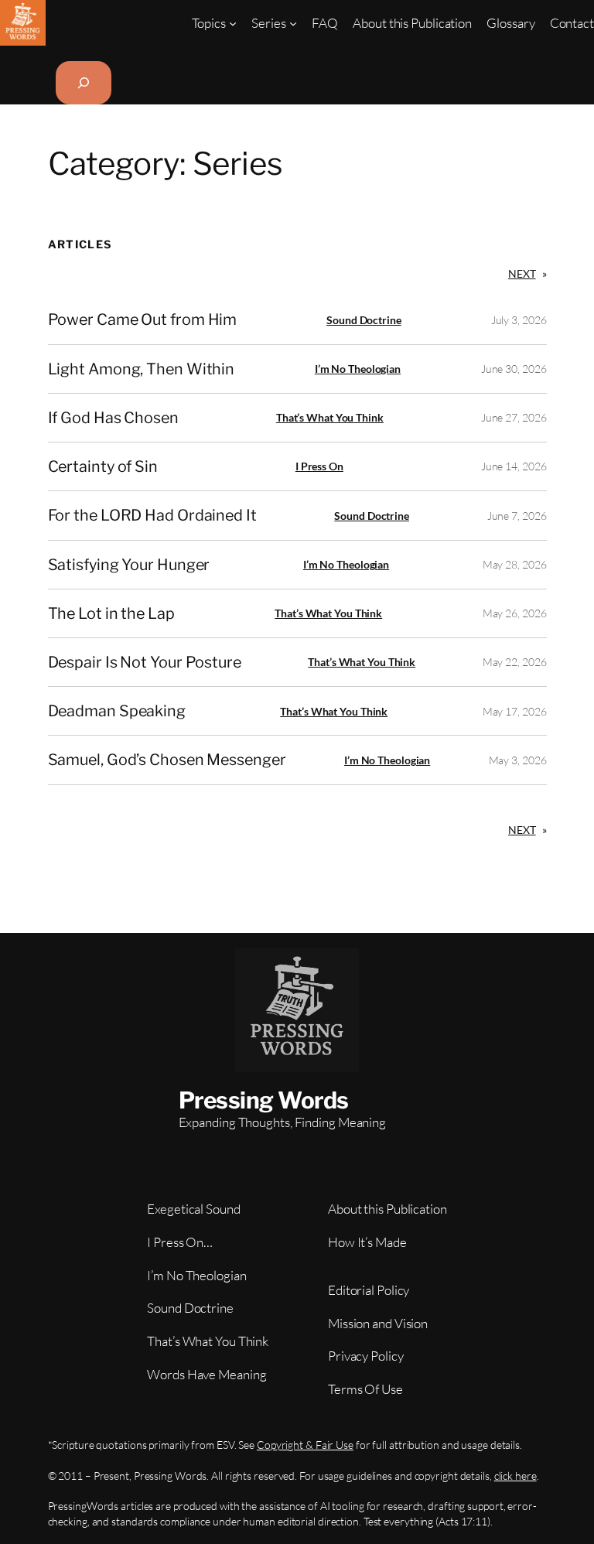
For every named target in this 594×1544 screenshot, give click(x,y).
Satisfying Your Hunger (129, 564)
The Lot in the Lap (111, 613)
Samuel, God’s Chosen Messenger (167, 759)
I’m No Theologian (358, 368)
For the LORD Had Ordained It (152, 515)
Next (527, 273)
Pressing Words (264, 1100)
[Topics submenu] (233, 22)
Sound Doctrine (363, 319)
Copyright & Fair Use (305, 1444)
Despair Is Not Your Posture (144, 662)
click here (515, 1475)
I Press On (319, 466)
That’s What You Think (330, 417)
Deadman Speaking (117, 710)
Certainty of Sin (103, 466)
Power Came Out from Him (142, 319)
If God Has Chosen (113, 417)
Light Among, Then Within (141, 368)
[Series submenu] (293, 22)
